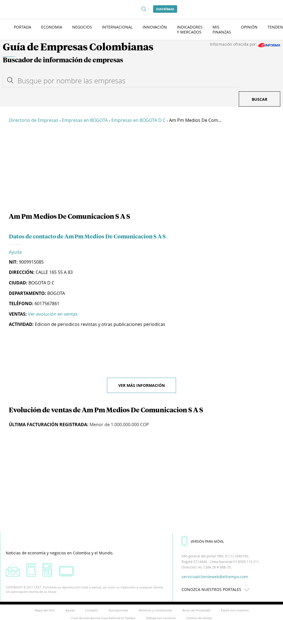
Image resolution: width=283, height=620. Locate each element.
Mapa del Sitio (45, 610)
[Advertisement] (141, 169)
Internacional (117, 27)
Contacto (91, 610)
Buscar (259, 99)
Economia (51, 27)
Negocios (82, 27)
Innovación (155, 27)
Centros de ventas (199, 618)
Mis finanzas (222, 29)
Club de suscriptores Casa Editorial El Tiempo (103, 618)
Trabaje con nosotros (161, 618)
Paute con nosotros (235, 610)
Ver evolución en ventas (53, 314)
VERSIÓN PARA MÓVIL (207, 541)
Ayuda (15, 252)
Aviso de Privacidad (196, 610)
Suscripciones (118, 610)
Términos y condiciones (155, 610)
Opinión (249, 27)
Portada (22, 27)
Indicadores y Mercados (190, 29)
